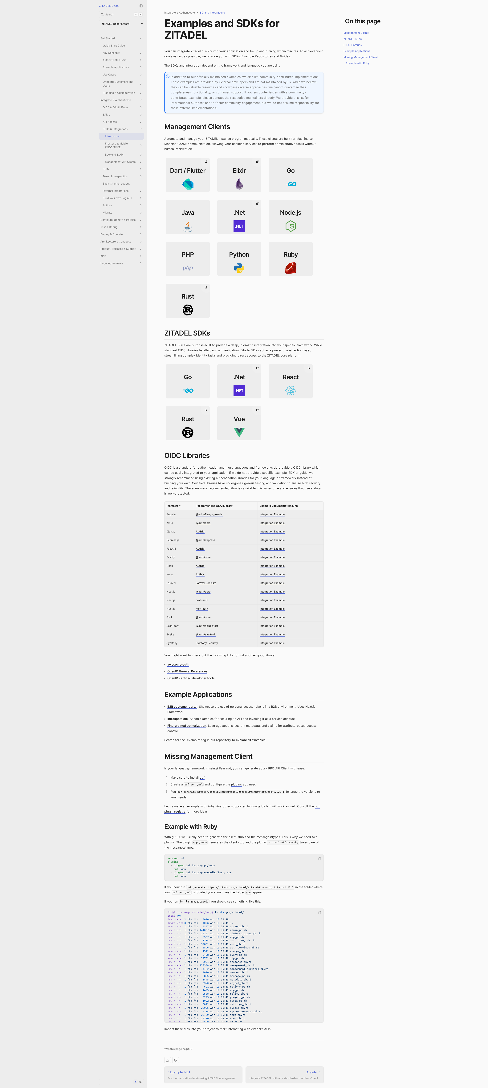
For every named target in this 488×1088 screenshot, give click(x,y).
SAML (106, 114)
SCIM (106, 169)
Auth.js (200, 574)
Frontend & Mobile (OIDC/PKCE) (116, 145)
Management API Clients (120, 161)
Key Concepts (111, 52)
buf (202, 777)
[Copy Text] (319, 858)
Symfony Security (207, 643)
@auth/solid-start (207, 625)
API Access (110, 121)
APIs (103, 256)
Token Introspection (115, 176)
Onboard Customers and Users (118, 83)
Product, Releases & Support (118, 248)
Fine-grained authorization (186, 725)
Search (123, 14)
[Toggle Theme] (138, 1081)
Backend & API (114, 154)
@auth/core (203, 522)
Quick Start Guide (114, 45)
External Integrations (115, 190)
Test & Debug (108, 227)
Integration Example (272, 514)
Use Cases (109, 74)
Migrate (107, 212)
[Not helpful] (175, 1060)
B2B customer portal (182, 706)
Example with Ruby (190, 826)
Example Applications (116, 67)
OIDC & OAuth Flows (115, 107)
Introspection (177, 719)
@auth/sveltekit (206, 634)
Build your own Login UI (117, 198)
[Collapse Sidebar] (141, 6)
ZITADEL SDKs (187, 333)
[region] (244, 867)
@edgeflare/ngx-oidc (209, 514)
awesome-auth (178, 664)
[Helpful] (167, 1060)
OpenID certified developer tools (191, 678)
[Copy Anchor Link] (233, 126)
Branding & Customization (119, 92)
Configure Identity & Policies (118, 219)
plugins (236, 784)
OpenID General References (187, 671)
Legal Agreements (111, 263)
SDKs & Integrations (115, 129)
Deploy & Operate (111, 234)
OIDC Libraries (187, 455)
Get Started (107, 38)
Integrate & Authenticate (115, 100)
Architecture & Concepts (115, 241)
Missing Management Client (208, 756)
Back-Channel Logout (116, 183)
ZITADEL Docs (109, 6)
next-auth (202, 600)
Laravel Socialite (206, 583)
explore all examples (251, 740)
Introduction (112, 136)
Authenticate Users (114, 60)
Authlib (200, 531)
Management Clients (197, 126)
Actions (107, 205)
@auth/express (205, 540)
